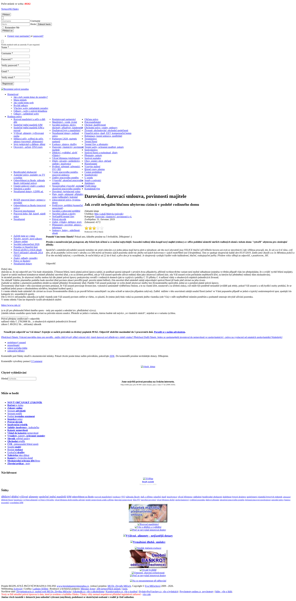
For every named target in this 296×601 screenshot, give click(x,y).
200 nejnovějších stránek (109, 588)
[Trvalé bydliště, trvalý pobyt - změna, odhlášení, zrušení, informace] (148, 570)
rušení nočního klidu (17, 348)
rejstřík (17, 424)
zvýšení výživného (46, 500)
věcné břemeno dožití (166, 500)
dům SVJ (136, 500)
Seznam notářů (14, 413)
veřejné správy (18, 438)
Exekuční (16, 452)
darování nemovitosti (123, 500)
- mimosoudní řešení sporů (22, 444)
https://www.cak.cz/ (11, 305)
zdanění (157, 497)
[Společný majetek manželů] (148, 521)
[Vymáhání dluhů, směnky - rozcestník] (148, 542)
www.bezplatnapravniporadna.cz (73, 586)
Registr (15, 449)
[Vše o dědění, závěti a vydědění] (148, 527)
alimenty (33, 496)
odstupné (287, 497)
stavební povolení (148, 500)
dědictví (6, 496)
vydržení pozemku (197, 500)
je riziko (15, 405)
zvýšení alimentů (30, 500)
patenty (26, 435)
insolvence (172, 497)
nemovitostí (22, 433)
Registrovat (7, 84)
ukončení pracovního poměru (232, 500)
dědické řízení (7, 500)
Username (35, 21)
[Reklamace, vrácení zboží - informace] (148, 530)
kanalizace (18, 500)
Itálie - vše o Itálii (223, 591)
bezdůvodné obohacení (212, 497)
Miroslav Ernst (88, 588)
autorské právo (277, 500)
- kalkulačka (23, 427)
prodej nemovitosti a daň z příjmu (100, 500)
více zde (147, 594)
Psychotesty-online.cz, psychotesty (197, 591)
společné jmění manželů (52, 496)
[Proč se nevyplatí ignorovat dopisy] (148, 575)
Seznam (16, 410)
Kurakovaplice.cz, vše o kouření (121, 591)
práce (15, 419)
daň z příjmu (147, 497)
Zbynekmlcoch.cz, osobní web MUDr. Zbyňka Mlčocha (43, 591)
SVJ (123, 496)
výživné (23, 496)
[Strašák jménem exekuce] (148, 548)
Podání (21, 416)
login (124, 588)
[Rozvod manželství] (148, 524)
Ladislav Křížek (40, 588)
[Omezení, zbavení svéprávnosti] (148, 572)
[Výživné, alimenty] (148, 535)
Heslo (33, 24)
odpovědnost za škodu (83, 496)
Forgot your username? (19, 36)
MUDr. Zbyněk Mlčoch (119, 586)
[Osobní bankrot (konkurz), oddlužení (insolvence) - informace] (148, 567)
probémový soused (16, 342)
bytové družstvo (239, 497)
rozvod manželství (103, 496)
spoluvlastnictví (182, 500)
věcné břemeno (185, 497)
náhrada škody (133, 497)
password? (38, 36)
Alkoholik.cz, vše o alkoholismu (88, 591)
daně (164, 497)
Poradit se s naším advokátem (169, 332)
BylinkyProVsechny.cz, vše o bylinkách (158, 591)
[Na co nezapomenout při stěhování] (148, 580)
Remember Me (11, 27)
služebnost (227, 497)
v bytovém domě (20, 458)
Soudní (14, 447)
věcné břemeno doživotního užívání (70, 500)
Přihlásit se (7, 30)
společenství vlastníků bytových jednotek (264, 497)
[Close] (2, 17)
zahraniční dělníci (16, 350)
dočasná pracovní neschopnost (258, 500)
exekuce (117, 496)
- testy (18, 463)
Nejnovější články (10, 9)
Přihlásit (6, 14)
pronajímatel (13, 345)
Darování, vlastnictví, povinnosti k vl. (113, 216)
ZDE (112, 356)
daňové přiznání (212, 500)
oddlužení (197, 497)
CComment (36, 361)
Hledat (4, 378)
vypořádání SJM (16, 503)
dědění (15, 496)
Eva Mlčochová (152, 586)
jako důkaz (18, 455)
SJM (69, 496)
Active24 (17, 588)
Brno (23, 460)
